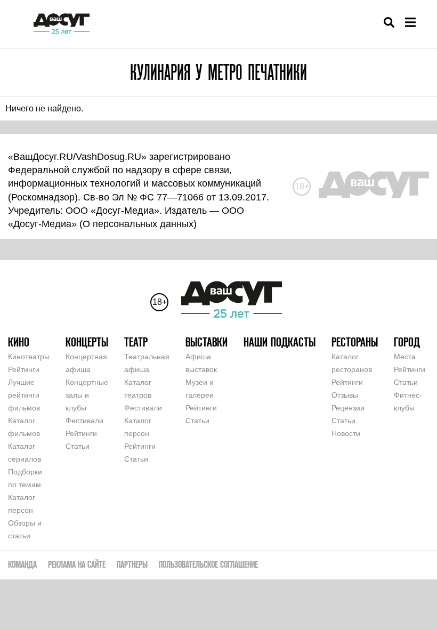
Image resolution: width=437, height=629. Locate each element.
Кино (18, 342)
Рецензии (348, 408)
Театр (136, 342)
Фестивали (84, 420)
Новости (345, 433)
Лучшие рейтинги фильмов (24, 395)
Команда (22, 564)
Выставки (206, 342)
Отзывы (344, 395)
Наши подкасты (279, 342)
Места (405, 356)
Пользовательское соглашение (208, 564)
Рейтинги (23, 369)
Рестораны (354, 342)
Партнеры (132, 564)
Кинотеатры (29, 356)
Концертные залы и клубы (87, 395)
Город (407, 342)
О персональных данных (138, 224)
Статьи (78, 446)
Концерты (87, 342)
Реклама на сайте (77, 564)
